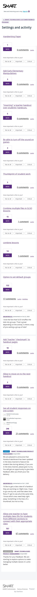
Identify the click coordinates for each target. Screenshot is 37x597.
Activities (25, 299)
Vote (7, 49)
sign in (25, 11)
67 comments (22, 533)
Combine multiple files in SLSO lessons (17, 209)
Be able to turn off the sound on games (18, 140)
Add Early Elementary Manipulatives (13, 72)
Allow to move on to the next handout (16, 375)
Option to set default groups (17, 277)
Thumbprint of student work (17, 174)
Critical (30, 61)
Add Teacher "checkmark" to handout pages (16, 340)
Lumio (32, 50)
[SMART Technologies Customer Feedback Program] (10, 6)
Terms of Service (22, 589)
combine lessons (11, 242)
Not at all (9, 61)
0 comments (23, 49)
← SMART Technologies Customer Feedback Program (18, 21)
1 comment (23, 221)
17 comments (9, 298)
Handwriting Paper (12, 36)
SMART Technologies (9, 589)
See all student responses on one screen (17, 409)
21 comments (22, 433)
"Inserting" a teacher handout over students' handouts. (17, 106)
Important (19, 61)
